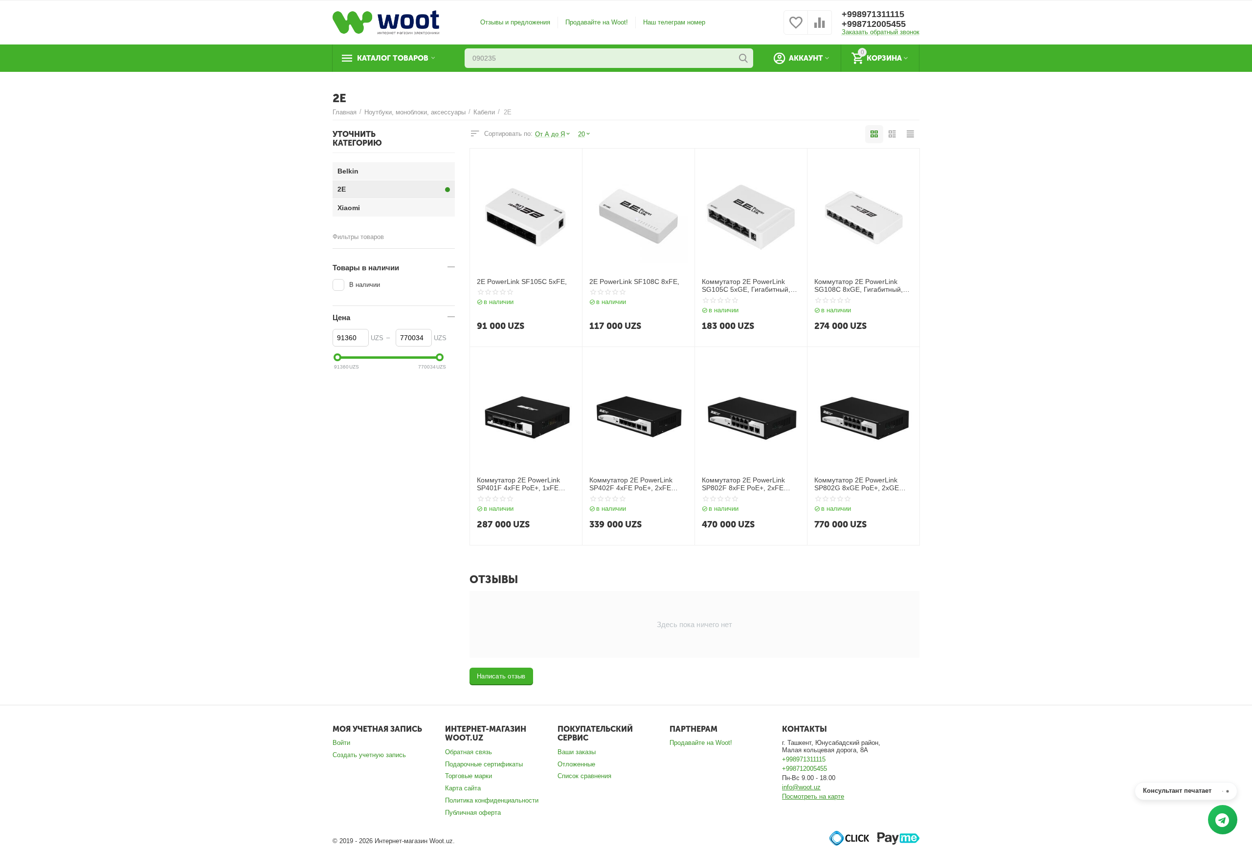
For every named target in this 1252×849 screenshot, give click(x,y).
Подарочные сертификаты (484, 764)
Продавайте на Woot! (596, 22)
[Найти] (743, 58)
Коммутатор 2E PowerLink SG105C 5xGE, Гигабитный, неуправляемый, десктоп (746, 286)
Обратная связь (468, 752)
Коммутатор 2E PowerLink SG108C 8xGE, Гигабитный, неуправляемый (858, 286)
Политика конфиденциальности (491, 800)
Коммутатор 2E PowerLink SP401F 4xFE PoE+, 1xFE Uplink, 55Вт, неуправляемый (523, 484)
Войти (341, 742)
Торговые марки (468, 776)
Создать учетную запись (369, 755)
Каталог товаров (392, 58)
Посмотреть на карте (813, 796)
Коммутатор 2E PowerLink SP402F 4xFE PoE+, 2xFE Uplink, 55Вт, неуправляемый (635, 484)
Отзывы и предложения (515, 22)
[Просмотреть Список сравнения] (819, 28)
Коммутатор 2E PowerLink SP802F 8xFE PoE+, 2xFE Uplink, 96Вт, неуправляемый (748, 484)
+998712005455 (874, 24)
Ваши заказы (577, 752)
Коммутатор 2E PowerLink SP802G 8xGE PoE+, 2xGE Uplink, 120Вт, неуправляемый (862, 484)
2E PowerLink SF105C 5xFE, (522, 281)
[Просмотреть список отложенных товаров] (796, 28)
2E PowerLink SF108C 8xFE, (634, 281)
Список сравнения (584, 776)
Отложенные (576, 764)
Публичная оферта (473, 812)
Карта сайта (463, 788)
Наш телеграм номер (674, 22)
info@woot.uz (801, 787)
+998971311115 (873, 14)
